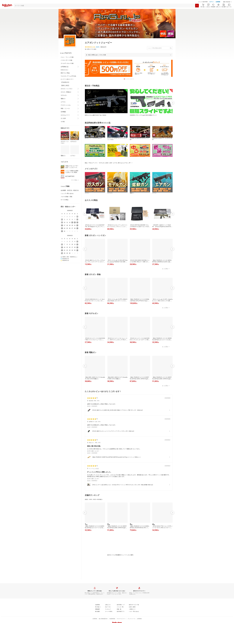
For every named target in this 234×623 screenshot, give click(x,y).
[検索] (197, 10)
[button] (227, 6)
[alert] (129, 59)
